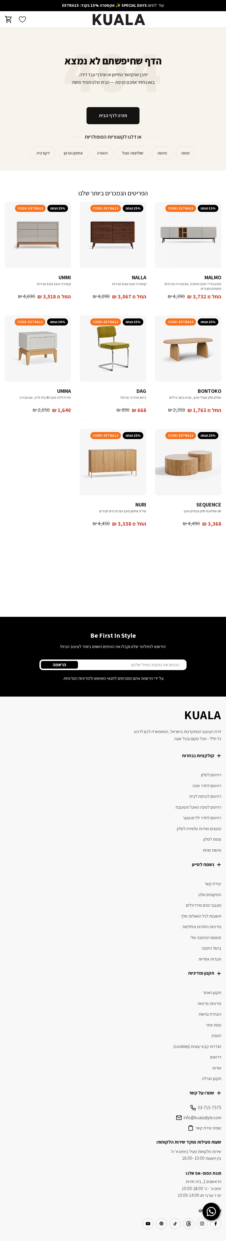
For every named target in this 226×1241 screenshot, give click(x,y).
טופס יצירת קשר (208, 1128)
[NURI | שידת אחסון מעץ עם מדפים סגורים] (113, 462)
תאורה (102, 153)
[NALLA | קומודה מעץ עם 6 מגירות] (113, 235)
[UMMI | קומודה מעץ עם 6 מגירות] (38, 235)
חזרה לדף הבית (113, 115)
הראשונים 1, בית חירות (203, 1181)
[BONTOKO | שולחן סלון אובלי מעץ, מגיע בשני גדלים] (188, 348)
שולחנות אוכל (132, 153)
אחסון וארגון (73, 153)
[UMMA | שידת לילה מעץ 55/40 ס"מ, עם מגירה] (38, 348)
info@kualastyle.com (202, 1117)
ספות (185, 153)
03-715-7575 (209, 1107)
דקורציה (43, 153)
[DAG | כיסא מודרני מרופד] (113, 348)
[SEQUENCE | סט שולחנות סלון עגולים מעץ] (188, 462)
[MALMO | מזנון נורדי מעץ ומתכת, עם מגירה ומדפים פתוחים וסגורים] (188, 235)
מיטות (162, 153)
